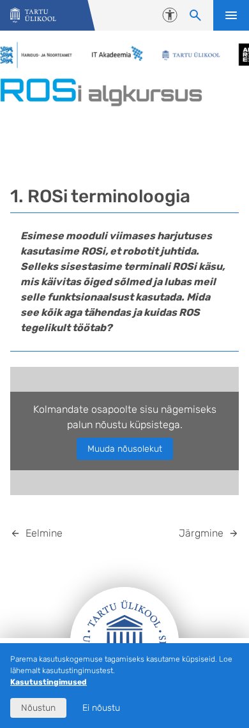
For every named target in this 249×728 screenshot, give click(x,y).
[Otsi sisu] (195, 15)
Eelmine (44, 533)
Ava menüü (231, 15)
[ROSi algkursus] (33, 16)
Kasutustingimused (48, 682)
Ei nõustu (101, 707)
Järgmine (201, 533)
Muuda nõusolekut (124, 448)
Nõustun (38, 707)
